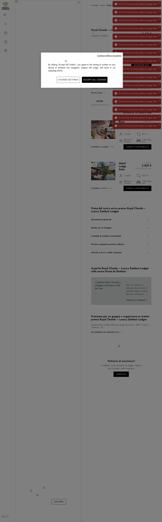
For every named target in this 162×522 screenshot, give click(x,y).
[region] (82, 70)
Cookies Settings (68, 79)
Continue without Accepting (109, 55)
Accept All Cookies (94, 79)
